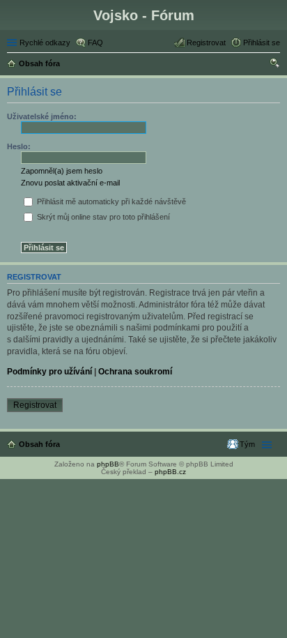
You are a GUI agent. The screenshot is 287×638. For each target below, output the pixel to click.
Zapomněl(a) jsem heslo (61, 171)
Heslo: (19, 146)
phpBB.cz (170, 472)
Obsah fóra (39, 444)
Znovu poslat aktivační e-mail (70, 183)
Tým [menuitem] (247, 444)
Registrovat (34, 405)
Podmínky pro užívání (49, 372)
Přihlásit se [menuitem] (261, 42)
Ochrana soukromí (135, 372)
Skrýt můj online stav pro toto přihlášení (102, 217)
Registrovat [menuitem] (206, 42)
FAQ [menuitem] (95, 42)
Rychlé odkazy (45, 42)
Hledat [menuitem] (275, 64)
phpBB (108, 464)
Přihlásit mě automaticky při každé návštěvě (110, 201)
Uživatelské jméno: (42, 116)
